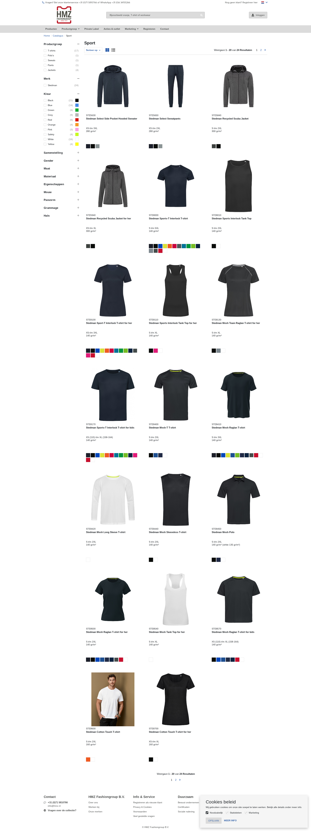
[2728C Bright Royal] (160, 246)
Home (47, 35)
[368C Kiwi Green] (193, 246)
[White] (165, 251)
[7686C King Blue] (156, 455)
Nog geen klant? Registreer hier (241, 2)
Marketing (254, 812)
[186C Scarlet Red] (160, 251)
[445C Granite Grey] (179, 246)
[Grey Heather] (97, 146)
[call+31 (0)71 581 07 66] (221, 2)
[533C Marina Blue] (160, 455)
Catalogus (58, 35)
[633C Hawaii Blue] (184, 246)
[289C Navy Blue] (198, 246)
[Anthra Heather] (214, 146)
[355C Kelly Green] (188, 246)
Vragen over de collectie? (62, 810)
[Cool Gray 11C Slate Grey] (156, 251)
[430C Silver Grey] (151, 251)
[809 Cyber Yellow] (165, 246)
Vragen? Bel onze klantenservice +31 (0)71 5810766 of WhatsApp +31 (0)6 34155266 (87, 2)
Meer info (230, 820)
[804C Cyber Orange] (170, 246)
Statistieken (236, 812)
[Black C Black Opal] (93, 146)
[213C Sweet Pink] (88, 355)
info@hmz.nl (54, 806)
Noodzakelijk (216, 812)
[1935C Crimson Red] (174, 246)
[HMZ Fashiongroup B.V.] (64, 15)
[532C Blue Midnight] (88, 146)
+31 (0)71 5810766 (58, 802)
